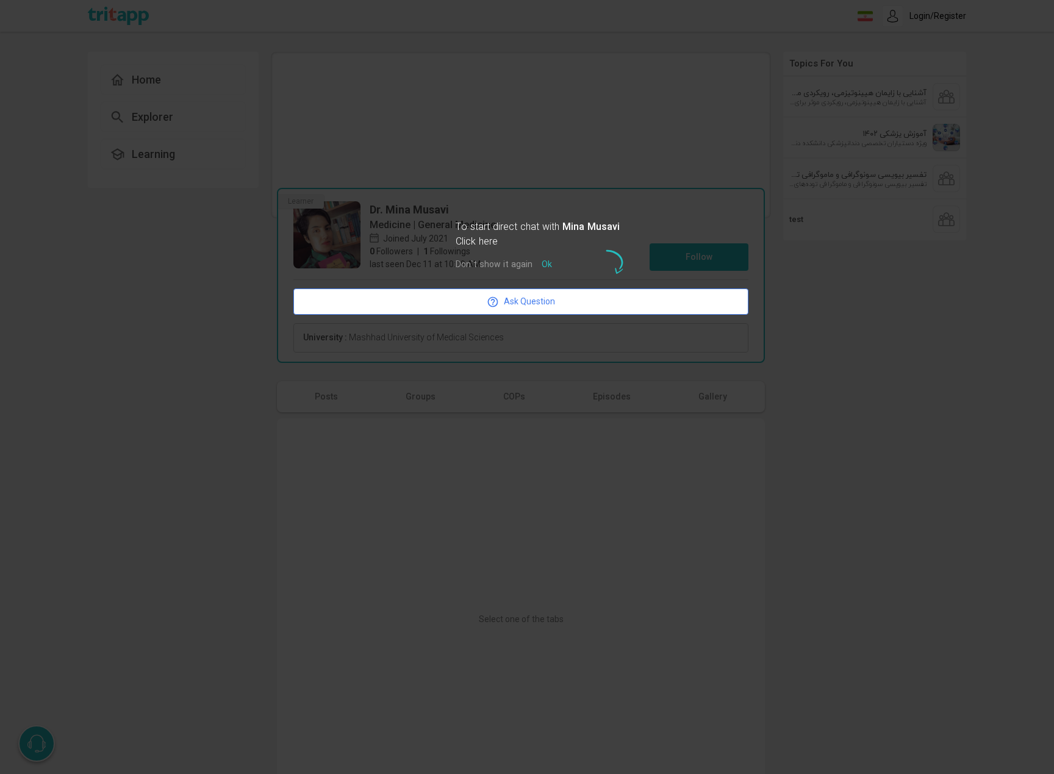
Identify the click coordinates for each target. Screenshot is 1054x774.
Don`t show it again (494, 265)
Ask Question (529, 301)
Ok (547, 265)
